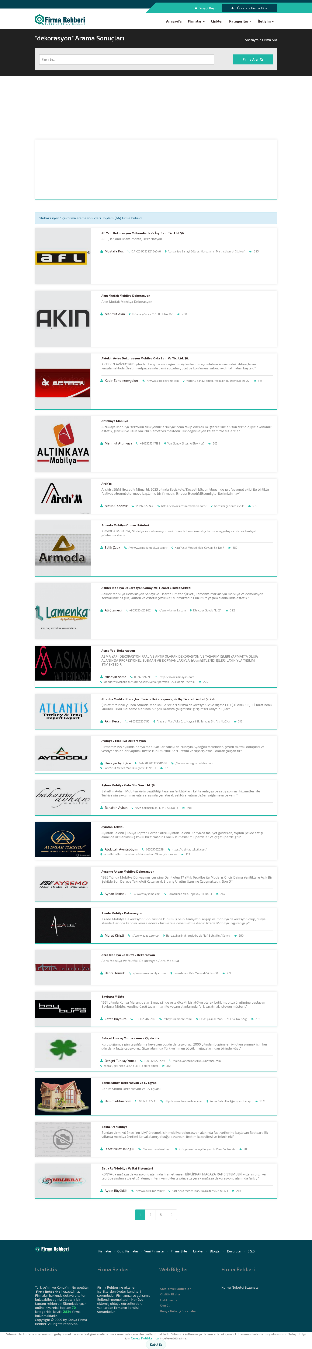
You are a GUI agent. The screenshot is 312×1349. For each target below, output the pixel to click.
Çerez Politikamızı (145, 1338)
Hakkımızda (168, 1300)
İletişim (264, 21)
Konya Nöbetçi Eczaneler (178, 1311)
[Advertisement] (156, 107)
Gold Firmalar (127, 1251)
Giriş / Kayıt (207, 8)
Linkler (217, 21)
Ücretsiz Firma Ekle (251, 8)
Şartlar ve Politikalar (175, 1289)
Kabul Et (156, 1344)
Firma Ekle (179, 1251)
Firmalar (195, 21)
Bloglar (215, 1251)
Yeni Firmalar (154, 1251)
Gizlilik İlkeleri (170, 1294)
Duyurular (234, 1251)
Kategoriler (238, 21)
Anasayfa (173, 21)
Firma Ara (251, 59)
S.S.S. (251, 1251)
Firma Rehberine (48, 1291)
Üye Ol (165, 1305)
